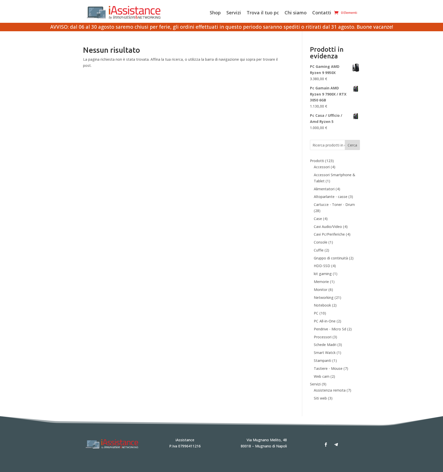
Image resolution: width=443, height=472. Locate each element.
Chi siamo (296, 12)
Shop (215, 12)
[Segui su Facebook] (326, 444)
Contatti (321, 12)
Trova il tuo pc (263, 12)
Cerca (352, 145)
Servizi (233, 12)
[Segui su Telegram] (336, 444)
